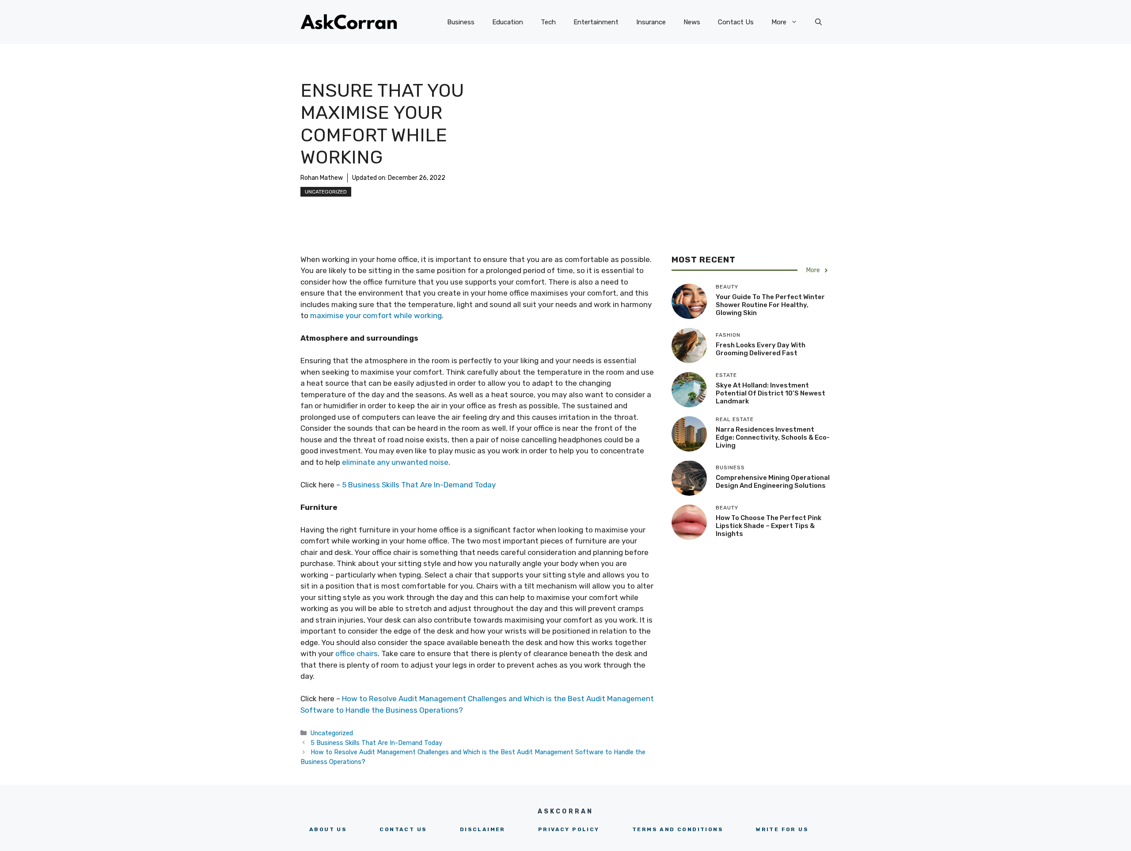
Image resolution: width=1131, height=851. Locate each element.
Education (507, 22)
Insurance (651, 22)
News (691, 22)
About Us (328, 829)
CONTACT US (403, 829)
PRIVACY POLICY (569, 829)
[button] (818, 22)
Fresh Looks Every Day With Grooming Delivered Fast (760, 349)
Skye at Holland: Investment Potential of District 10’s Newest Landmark (770, 393)
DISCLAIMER (482, 829)
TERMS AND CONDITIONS (677, 829)
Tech (548, 22)
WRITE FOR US (782, 829)
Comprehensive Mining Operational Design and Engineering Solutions (773, 482)
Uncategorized (326, 192)
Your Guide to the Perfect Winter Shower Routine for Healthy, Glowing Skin (770, 305)
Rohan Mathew (321, 178)
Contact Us (736, 22)
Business (460, 22)
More (778, 22)
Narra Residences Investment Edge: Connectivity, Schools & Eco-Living (773, 437)
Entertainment (596, 22)
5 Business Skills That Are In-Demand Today (419, 484)
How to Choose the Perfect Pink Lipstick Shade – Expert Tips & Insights (768, 526)
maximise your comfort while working (375, 315)
